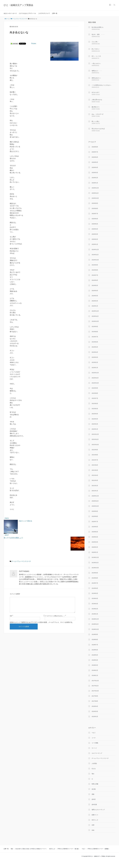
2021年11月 (95, 439)
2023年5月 (95, 347)
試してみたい (95, 49)
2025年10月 (95, 198)
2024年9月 (95, 265)
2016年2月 (95, 716)
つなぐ (94, 732)
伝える (94, 768)
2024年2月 (95, 301)
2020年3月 (95, 542)
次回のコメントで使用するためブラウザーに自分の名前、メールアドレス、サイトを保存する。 (42, 622)
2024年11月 (95, 254)
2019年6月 (95, 588)
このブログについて (44, 13)
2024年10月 (95, 260)
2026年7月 (95, 152)
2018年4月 (95, 660)
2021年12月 (95, 434)
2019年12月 (95, 557)
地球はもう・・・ (97, 70)
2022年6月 (95, 403)
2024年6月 (95, 280)
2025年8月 (95, 208)
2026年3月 (95, 172)
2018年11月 (95, 624)
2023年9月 (95, 326)
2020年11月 (95, 501)
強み (93, 773)
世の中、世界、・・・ (98, 34)
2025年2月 (95, 239)
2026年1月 (95, 183)
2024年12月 (95, 249)
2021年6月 (95, 465)
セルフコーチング (97, 753)
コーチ (94, 738)
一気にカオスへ (96, 63)
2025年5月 (95, 224)
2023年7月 (95, 336)
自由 (93, 830)
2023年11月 (95, 316)
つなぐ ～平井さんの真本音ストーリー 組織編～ (96, 848)
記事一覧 (54, 13)
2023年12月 (95, 311)
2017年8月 (95, 701)
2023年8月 (95, 331)
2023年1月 (95, 367)
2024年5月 (95, 285)
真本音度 (94, 804)
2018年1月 (95, 675)
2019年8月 (95, 578)
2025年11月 (95, 193)
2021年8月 (95, 454)
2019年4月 (95, 598)
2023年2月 (95, 362)
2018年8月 (95, 639)
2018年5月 (95, 655)
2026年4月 (95, 167)
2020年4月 (95, 537)
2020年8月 (95, 516)
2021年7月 (95, 460)
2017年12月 (95, 680)
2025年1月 (95, 244)
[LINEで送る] (14, 43)
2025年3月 (95, 234)
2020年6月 (95, 526)
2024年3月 (95, 295)
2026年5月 (95, 162)
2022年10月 (95, 383)
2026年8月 (95, 147)
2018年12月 (95, 619)
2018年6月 (95, 650)
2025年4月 (95, 229)
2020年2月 (95, 547)
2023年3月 (95, 357)
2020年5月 (95, 531)
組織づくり (95, 815)
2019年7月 (95, 583)
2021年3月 (95, 480)
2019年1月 (95, 614)
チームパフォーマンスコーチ (21, 561)
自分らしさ (95, 820)
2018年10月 (95, 629)
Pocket (33, 43)
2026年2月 (95, 177)
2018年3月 (95, 665)
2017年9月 (95, 696)
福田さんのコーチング (98, 809)
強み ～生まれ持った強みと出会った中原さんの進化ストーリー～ (29, 848)
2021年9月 (95, 449)
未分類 (94, 789)
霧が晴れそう (95, 107)
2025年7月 (95, 213)
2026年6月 (95, 157)
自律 (93, 825)
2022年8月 (95, 393)
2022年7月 (95, 398)
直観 (93, 794)
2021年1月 (95, 490)
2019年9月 (95, 573)
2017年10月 (95, 691)
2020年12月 (95, 496)
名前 (11, 616)
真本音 (94, 799)
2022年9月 (95, 388)
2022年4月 (95, 413)
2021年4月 (95, 475)
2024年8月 (95, 270)
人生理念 (94, 763)
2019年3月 (95, 603)
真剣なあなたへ (96, 78)
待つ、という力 (96, 56)
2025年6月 (95, 218)
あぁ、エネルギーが (97, 114)
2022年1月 (95, 429)
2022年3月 (95, 419)
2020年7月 (95, 521)
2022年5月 (95, 408)
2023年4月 (95, 352)
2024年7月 (95, 275)
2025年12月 (95, 188)
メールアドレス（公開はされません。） (55, 616)
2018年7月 (95, 644)
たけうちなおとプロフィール (27, 13)
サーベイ (94, 748)
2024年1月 (95, 306)
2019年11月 (95, 562)
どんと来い (95, 41)
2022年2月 (95, 424)
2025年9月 (95, 203)
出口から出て (95, 92)
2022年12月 (95, 372)
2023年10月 (95, 321)
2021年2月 (95, 485)
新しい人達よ (95, 121)
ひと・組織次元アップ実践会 (18, 5)
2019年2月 (95, 608)
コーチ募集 (95, 743)
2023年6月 (95, 342)
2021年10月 (95, 444)
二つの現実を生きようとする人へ (101, 85)
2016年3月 (95, 711)
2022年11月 (95, 378)
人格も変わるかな (97, 99)
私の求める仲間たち (97, 27)
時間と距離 (95, 784)
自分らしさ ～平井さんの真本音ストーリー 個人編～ (64, 848)
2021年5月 (95, 470)
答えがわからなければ (98, 128)
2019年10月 (95, 567)
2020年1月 (95, 552)
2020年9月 (95, 511)
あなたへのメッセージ (10, 13)
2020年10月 (95, 506)
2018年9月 (95, 634)
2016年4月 (95, 706)
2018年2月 (95, 670)
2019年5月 (95, 593)
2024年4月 (95, 290)
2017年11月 (95, 685)
